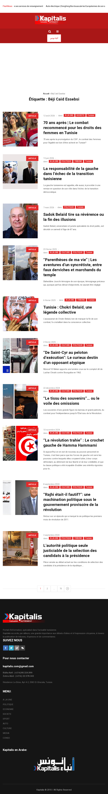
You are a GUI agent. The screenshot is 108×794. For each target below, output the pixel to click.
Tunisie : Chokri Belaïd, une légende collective (67, 309)
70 (61, 588)
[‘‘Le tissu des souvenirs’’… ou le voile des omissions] (20, 401)
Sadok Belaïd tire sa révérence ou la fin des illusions (73, 217)
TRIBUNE (78, 161)
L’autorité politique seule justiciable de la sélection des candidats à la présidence (70, 551)
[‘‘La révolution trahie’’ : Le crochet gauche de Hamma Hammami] (20, 443)
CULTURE (66, 252)
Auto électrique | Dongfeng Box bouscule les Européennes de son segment (69, 6)
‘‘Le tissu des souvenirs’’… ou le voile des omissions (71, 401)
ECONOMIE (8, 709)
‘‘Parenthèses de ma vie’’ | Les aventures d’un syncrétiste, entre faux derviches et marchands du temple (72, 267)
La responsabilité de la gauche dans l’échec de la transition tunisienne (70, 174)
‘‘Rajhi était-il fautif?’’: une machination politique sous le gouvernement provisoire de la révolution (70, 502)
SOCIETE (80, 115)
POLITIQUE (66, 161)
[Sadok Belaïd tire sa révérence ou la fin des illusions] (20, 221)
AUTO (5, 723)
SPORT (6, 718)
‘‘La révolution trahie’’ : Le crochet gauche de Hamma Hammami (73, 442)
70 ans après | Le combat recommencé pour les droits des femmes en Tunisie (72, 128)
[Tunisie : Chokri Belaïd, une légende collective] (20, 313)
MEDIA (6, 733)
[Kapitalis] (54, 20)
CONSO (6, 737)
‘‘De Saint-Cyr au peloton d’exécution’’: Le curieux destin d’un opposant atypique (70, 358)
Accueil (46, 93)
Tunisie (91, 115)
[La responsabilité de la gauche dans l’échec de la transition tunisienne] (20, 171)
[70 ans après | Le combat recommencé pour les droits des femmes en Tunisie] (20, 129)
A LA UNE (69, 115)
